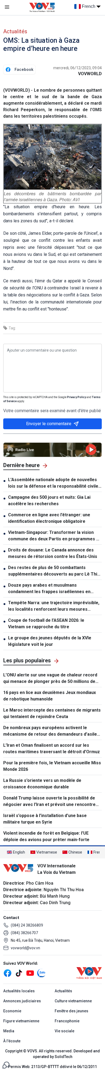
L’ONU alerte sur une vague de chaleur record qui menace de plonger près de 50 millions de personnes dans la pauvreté (50, 678)
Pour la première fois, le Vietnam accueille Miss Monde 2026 (52, 766)
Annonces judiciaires (22, 1001)
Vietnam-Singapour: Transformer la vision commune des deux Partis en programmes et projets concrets (54, 536)
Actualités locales (19, 991)
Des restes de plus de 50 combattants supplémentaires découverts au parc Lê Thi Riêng (52, 571)
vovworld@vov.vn (25, 948)
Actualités (15, 31)
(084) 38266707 (24, 933)
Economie (12, 1011)
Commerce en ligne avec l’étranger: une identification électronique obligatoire (49, 518)
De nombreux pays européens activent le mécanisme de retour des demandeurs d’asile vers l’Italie (50, 731)
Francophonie (67, 1021)
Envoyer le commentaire (48, 423)
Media (8, 1031)
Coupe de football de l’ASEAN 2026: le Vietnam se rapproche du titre (46, 623)
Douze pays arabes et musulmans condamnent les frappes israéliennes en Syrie (49, 589)
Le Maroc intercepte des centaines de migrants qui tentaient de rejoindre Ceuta (52, 713)
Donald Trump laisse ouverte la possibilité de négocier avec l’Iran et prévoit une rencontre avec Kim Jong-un (49, 801)
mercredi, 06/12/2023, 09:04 (77, 68)
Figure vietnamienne (21, 1021)
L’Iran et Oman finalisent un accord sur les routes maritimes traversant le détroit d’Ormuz (51, 748)
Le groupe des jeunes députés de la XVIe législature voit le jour (49, 641)
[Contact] (6, 1064)
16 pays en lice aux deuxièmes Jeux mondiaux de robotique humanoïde (49, 696)
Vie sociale (64, 1031)
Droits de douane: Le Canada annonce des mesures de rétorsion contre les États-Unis (52, 553)
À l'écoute (11, 1041)
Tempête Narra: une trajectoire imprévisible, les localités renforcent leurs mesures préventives (53, 606)
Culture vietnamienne (73, 1001)
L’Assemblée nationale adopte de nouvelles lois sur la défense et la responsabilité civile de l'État (53, 483)
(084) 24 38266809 (27, 925)
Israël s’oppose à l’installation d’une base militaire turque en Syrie (45, 819)
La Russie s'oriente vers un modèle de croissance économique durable (42, 783)
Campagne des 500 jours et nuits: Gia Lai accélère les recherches (49, 500)
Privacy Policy (76, 397)
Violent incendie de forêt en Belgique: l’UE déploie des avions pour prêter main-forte (46, 836)
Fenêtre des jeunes (71, 1011)
